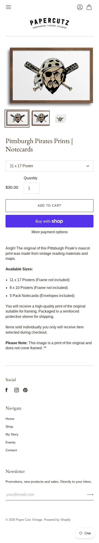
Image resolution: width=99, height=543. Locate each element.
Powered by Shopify (57, 519)
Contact (11, 450)
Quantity (30, 178)
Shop (9, 426)
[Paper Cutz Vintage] (49, 23)
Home (10, 419)
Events (10, 442)
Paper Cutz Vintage (29, 519)
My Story (12, 434)
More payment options (50, 232)
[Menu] (8, 7)
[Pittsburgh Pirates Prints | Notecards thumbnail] (17, 119)
